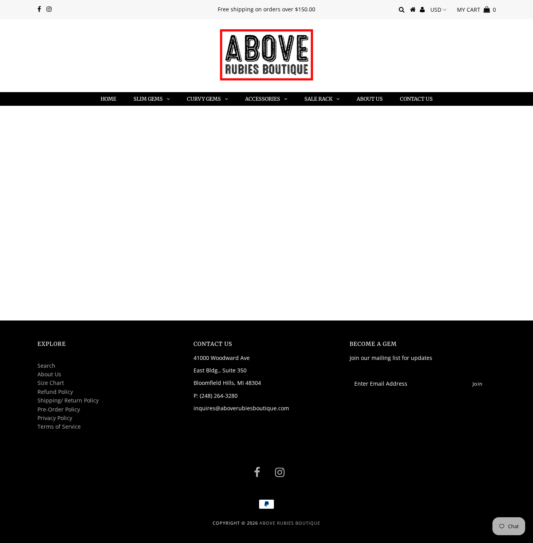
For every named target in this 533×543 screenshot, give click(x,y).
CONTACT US (416, 99)
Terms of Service (59, 426)
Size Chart (50, 382)
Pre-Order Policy (58, 409)
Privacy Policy (54, 418)
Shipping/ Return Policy (68, 400)
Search (46, 365)
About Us (49, 374)
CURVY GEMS (204, 99)
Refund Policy (55, 391)
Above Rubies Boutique (289, 523)
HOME (108, 99)
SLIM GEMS (148, 99)
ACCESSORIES (262, 99)
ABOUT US (370, 99)
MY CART (476, 9)
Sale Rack (318, 99)
